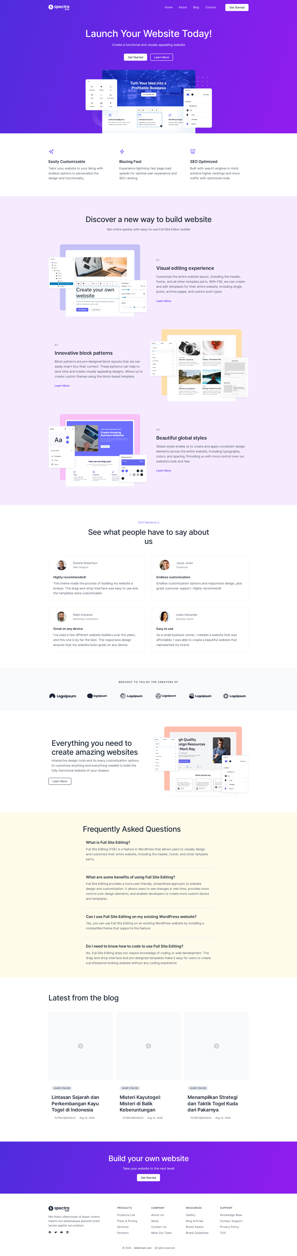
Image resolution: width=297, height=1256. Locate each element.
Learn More (163, 301)
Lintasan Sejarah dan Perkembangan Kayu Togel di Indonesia (75, 1103)
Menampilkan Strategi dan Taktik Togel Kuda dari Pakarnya (213, 1103)
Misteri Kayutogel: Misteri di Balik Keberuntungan (140, 1103)
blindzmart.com (143, 1247)
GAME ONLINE (62, 1088)
